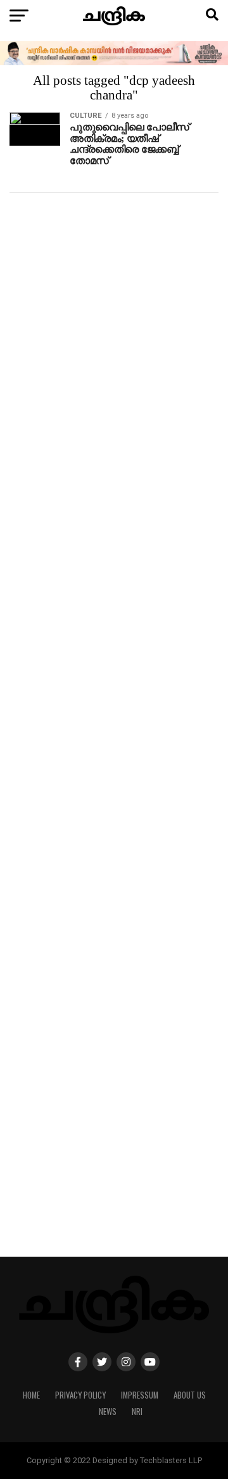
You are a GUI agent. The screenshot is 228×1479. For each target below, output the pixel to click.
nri (137, 1412)
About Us (190, 1395)
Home (31, 1395)
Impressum (139, 1395)
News (108, 1412)
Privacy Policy (80, 1395)
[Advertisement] (114, 740)
